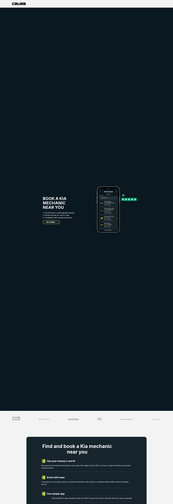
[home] (19, 4)
